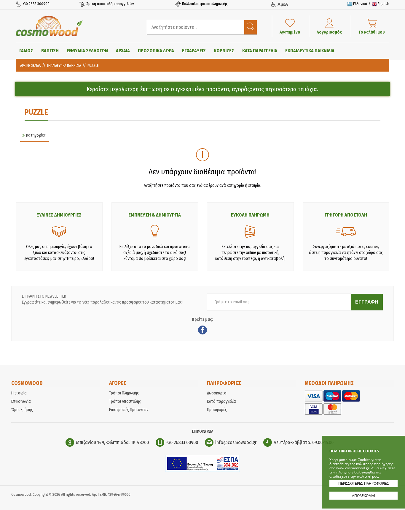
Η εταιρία (19, 393)
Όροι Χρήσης (22, 409)
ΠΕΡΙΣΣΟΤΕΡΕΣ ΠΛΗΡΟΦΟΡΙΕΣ (363, 483)
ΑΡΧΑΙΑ (123, 50)
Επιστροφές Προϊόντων (128, 409)
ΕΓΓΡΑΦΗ (366, 301)
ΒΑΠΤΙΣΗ (50, 50)
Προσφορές (217, 409)
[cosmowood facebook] (202, 331)
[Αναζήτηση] (250, 27)
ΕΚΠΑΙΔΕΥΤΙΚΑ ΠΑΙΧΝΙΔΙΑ (309, 50)
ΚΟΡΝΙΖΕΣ (224, 50)
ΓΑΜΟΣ (26, 50)
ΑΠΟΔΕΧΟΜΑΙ (363, 495)
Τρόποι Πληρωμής (124, 393)
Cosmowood (49, 25)
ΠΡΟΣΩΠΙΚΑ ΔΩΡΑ (156, 50)
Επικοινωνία (21, 401)
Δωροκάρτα (217, 393)
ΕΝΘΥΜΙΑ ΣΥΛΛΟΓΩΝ (87, 50)
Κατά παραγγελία (221, 401)
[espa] (202, 470)
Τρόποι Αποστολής (125, 401)
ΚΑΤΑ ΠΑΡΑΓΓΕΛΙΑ (259, 50)
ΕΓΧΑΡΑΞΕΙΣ (194, 50)
